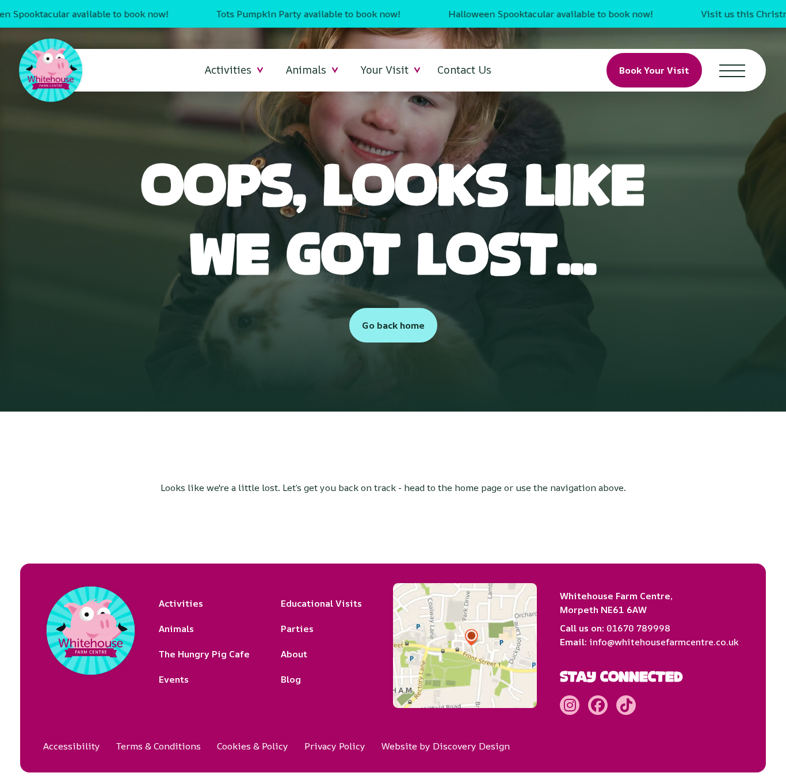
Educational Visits (321, 603)
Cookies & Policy (252, 746)
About (294, 654)
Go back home (393, 325)
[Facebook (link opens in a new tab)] (598, 705)
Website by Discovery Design (445, 746)
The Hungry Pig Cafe (204, 654)
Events (174, 679)
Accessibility (71, 746)
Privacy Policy (334, 746)
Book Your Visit (654, 70)
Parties (297, 628)
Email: (649, 641)
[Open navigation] (732, 70)
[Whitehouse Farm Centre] (51, 70)
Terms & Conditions (158, 746)
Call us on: (615, 628)
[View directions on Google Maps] (465, 645)
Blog (291, 679)
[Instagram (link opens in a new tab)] (569, 705)
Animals (176, 628)
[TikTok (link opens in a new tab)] (626, 705)
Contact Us (464, 69)
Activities (181, 603)
